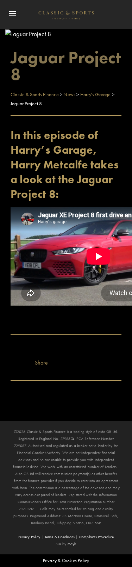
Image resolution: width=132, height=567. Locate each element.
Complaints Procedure (96, 536)
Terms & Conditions (60, 536)
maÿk (72, 543)
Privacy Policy (29, 536)
